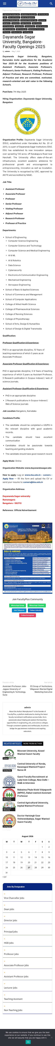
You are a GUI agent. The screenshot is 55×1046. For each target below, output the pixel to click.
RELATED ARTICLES (12, 744)
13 (29, 857)
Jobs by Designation (28, 17)
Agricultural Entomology (7, 799)
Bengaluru (6, 23)
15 (42, 857)
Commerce (15, 23)
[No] (51, 1037)
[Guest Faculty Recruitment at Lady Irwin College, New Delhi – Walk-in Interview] (9, 782)
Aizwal (5, 758)
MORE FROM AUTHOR (32, 744)
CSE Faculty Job (43, 14)
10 (7, 857)
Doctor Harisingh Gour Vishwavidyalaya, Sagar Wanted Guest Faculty (33, 818)
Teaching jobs (27, 32)
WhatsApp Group (17, 605)
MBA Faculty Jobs (8, 29)
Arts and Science (14, 17)
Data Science (37, 23)
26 (21, 867)
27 (29, 867)
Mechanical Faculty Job (36, 29)
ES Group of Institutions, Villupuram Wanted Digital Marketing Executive (41, 689)
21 (36, 862)
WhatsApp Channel (36, 605)
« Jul (4, 876)
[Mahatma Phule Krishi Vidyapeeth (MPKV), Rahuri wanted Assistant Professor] (9, 794)
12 (21, 857)
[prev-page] (4, 829)
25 (14, 867)
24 (7, 867)
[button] (4, 3)
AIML (5, 17)
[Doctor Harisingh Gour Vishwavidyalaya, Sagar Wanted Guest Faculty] (9, 821)
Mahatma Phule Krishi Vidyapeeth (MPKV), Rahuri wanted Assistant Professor (34, 792)
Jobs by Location (42, 26)
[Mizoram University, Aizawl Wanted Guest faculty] (9, 754)
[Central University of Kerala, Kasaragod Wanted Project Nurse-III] (9, 767)
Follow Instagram (27, 615)
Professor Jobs (16, 32)
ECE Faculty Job (8, 26)
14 (36, 857)
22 (42, 862)
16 (49, 857)
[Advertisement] (27, 648)
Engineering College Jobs (12, 10)
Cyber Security (25, 23)
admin (7, 51)
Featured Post (29, 26)
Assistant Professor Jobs (11, 20)
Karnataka (42, 20)
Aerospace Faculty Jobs (28, 14)
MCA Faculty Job (22, 29)
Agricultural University (7, 809)
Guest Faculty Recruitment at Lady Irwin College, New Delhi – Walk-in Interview (33, 779)
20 (29, 862)
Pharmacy (6, 32)
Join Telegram (19, 610)
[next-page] (8, 829)
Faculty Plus (19, 26)
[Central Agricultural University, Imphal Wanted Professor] (9, 806)
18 (14, 862)
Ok (28, 1042)
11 (14, 857)
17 (7, 862)
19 (21, 862)
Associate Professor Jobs (29, 20)
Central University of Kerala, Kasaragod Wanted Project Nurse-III (31, 766)
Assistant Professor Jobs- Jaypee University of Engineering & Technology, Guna (15, 690)
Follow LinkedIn (35, 610)
